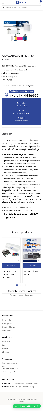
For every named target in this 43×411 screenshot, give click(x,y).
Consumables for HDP (17, 86)
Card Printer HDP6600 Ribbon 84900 (19, 210)
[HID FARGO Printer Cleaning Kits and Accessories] (11, 250)
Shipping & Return (8, 327)
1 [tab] (17, 285)
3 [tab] (22, 285)
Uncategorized (30, 86)
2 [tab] (20, 285)
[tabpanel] (11, 260)
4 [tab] (25, 285)
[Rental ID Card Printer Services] (32, 250)
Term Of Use (6, 330)
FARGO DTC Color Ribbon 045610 (18, 207)
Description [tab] (7, 133)
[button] (21, 91)
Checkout (5, 352)
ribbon (30, 154)
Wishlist (5, 348)
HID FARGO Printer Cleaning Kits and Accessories (9, 274)
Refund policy (6, 323)
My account (6, 341)
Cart (3, 345)
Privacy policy (7, 320)
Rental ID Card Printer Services (31, 272)
